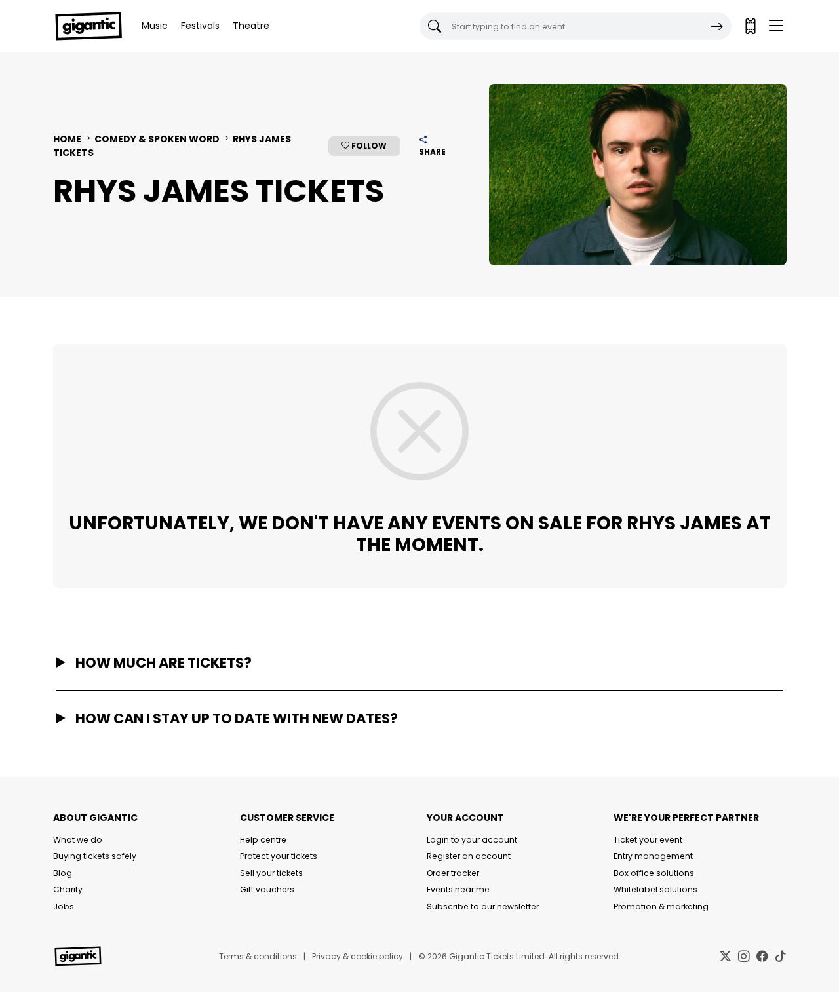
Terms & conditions (258, 956)
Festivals (200, 25)
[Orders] (750, 26)
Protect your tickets (278, 856)
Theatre (251, 25)
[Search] (717, 26)
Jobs (63, 906)
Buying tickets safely (94, 856)
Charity (68, 889)
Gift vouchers (267, 889)
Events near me (458, 889)
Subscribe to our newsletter (483, 906)
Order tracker (453, 873)
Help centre (263, 839)
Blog (62, 873)
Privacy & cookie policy (357, 956)
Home (67, 138)
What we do (77, 839)
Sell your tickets (271, 873)
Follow (368, 145)
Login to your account (472, 839)
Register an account (469, 856)
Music (155, 25)
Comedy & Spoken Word (157, 138)
